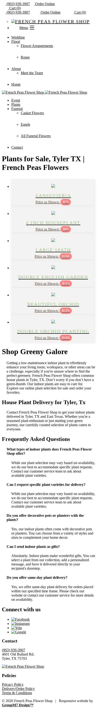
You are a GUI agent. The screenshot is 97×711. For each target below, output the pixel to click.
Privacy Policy (13, 684)
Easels (25, 124)
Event (15, 100)
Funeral (17, 109)
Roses (25, 57)
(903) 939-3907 (18, 4)
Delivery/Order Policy (18, 689)
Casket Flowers (32, 113)
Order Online (44, 4)
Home (15, 84)
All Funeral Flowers (36, 136)
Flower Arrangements (37, 46)
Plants (15, 104)
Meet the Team (32, 73)
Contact (17, 147)
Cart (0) (14, 8)
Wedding (18, 37)
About (16, 69)
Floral (15, 42)
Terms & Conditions (17, 693)
